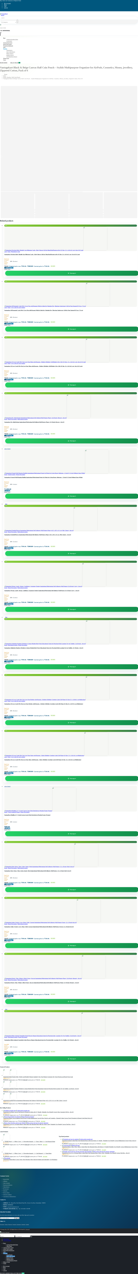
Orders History (6, 1187)
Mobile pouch (10, 55)
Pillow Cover (6, 58)
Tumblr (27, 1224)
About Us (5, 1190)
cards (5, 251)
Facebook (2, 1224)
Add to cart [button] (9, 267)
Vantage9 (28, 1229)
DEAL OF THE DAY (15, 62)
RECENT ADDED (3, 62)
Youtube (14, 1224)
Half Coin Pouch (10, 52)
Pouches (5, 49)
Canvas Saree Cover (8, 1247)
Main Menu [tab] (6, 1239)
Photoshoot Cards (15, 251)
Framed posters (11, 474)
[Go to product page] (41, 1072)
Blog (5, 5)
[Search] (17, 21)
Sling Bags (9, 1246)
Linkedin (23, 1224)
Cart (5, 6)
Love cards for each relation (18, 307)
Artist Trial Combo (8, 1249)
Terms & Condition (7, 1194)
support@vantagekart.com (13, 1206)
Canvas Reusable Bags (12, 39)
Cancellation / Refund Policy (9, 1196)
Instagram (19, 1224)
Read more (7, 490)
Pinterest (10, 1224)
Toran (4, 60)
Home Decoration (12, 419)
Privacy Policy (6, 1192)
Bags (4, 38)
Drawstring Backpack (8, 45)
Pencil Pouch (9, 53)
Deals (9, 251)
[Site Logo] (4, 14)
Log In (6, 7)
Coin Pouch (9, 50)
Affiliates (5, 1181)
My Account (7, 3)
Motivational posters (22, 419)
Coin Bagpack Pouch (11, 56)
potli (4, 1252)
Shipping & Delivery (7, 1185)
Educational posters (13, 645)
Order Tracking (6, 1183)
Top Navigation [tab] (7, 1240)
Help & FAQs (6, 1179)
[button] (2, 15)
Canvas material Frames (14, 812)
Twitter (6, 1224)
